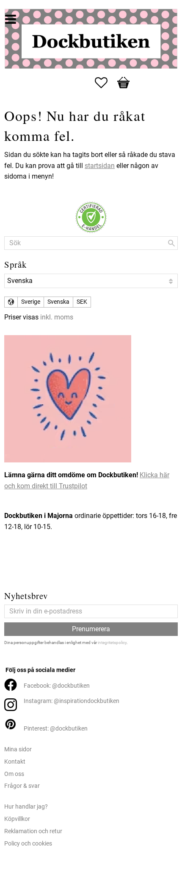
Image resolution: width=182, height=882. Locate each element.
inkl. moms (56, 317)
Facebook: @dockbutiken (57, 685)
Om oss (14, 774)
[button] (105, 82)
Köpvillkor (17, 819)
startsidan (100, 166)
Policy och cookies (28, 843)
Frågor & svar (22, 786)
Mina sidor (18, 749)
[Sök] (171, 243)
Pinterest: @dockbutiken (56, 728)
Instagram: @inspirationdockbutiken (71, 701)
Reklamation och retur (33, 831)
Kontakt (14, 761)
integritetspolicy (112, 642)
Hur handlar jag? (26, 806)
